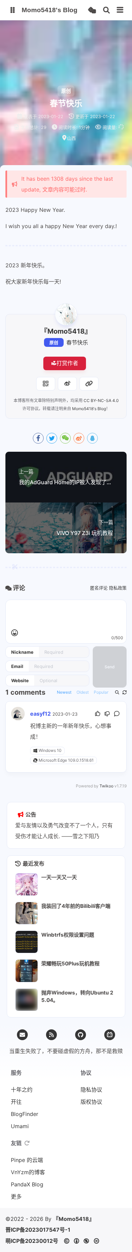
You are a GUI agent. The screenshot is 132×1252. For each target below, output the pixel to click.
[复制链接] (89, 383)
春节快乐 (77, 342)
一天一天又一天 (59, 877)
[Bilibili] (109, 1034)
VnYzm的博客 (28, 1172)
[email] (22, 1034)
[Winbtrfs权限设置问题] (26, 942)
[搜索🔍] (106, 10)
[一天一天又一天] (26, 884)
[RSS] (51, 1034)
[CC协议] (83, 1241)
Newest (64, 692)
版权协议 (91, 1101)
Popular (101, 692)
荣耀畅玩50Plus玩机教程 (70, 963)
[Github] (80, 1034)
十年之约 (21, 1089)
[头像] (66, 314)
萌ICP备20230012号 (31, 1241)
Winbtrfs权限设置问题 (67, 935)
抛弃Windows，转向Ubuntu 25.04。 (77, 996)
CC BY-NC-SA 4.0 (101, 400)
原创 (53, 342)
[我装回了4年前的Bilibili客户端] (26, 913)
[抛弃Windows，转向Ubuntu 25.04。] (26, 999)
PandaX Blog (27, 1184)
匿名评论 (99, 587)
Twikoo (106, 785)
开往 (16, 1101)
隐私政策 (118, 587)
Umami (20, 1126)
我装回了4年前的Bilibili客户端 (75, 906)
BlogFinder (24, 1114)
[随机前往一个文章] (92, 10)
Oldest (82, 692)
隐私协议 (91, 1089)
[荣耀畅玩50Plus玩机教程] (26, 970)
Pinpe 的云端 (27, 1160)
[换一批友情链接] (27, 1143)
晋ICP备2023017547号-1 (37, 1229)
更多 (16, 1196)
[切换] (120, 10)
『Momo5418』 (73, 1218)
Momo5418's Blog (89, 408)
